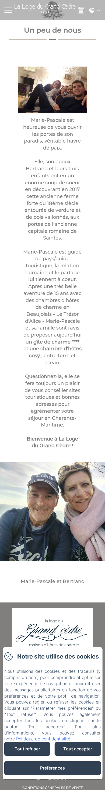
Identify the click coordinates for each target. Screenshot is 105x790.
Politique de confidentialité (43, 739)
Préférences (52, 768)
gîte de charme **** (56, 342)
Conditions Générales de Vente (52, 788)
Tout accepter (77, 748)
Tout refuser (27, 748)
